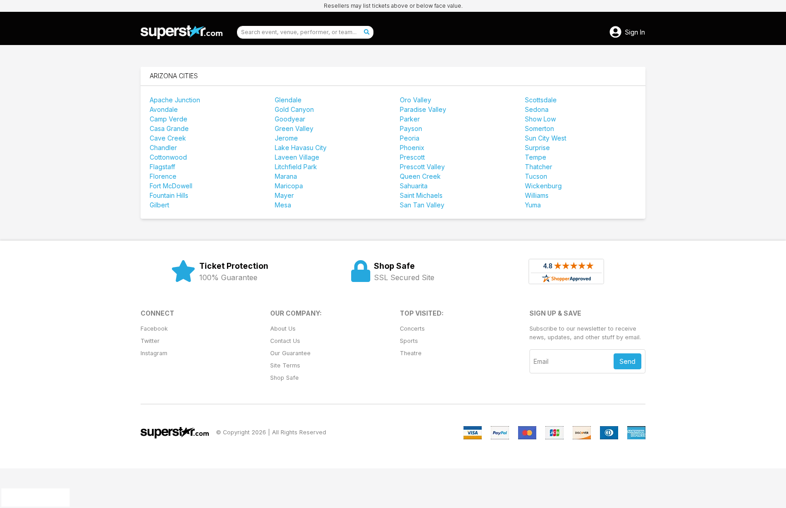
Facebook (154, 328)
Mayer (284, 195)
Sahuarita (414, 186)
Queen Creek (420, 176)
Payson (411, 128)
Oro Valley (415, 100)
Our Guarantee (290, 353)
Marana (286, 176)
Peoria (409, 138)
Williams (537, 195)
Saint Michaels (421, 195)
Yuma (533, 205)
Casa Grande (169, 128)
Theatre (411, 353)
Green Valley (294, 128)
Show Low (540, 119)
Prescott (412, 157)
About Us (283, 328)
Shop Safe (284, 377)
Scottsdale (541, 100)
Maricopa (289, 186)
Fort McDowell (171, 186)
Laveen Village (297, 157)
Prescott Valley (422, 167)
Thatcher (538, 167)
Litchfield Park (296, 167)
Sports (409, 340)
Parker (410, 119)
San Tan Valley (422, 205)
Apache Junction (175, 100)
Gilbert (159, 205)
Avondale (164, 109)
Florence (163, 176)
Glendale (288, 100)
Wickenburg (543, 186)
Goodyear (290, 119)
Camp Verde (168, 119)
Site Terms (285, 365)
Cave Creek (168, 138)
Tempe (535, 157)
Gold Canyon (294, 109)
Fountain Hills (169, 195)
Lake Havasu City (301, 147)
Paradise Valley (423, 109)
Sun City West (545, 138)
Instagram (154, 353)
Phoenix (412, 147)
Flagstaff (162, 167)
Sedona (537, 109)
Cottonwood (168, 157)
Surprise (537, 147)
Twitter (150, 340)
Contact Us (285, 340)
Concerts (412, 328)
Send (627, 361)
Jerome (286, 138)
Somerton (539, 128)
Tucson (536, 176)
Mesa (283, 205)
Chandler (163, 147)
